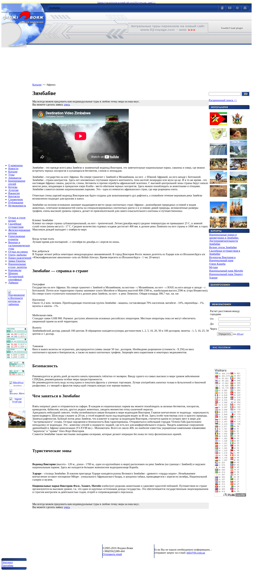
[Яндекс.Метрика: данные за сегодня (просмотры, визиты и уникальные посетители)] (16, 391)
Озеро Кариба (217, 263)
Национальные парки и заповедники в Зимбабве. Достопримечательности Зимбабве (224, 239)
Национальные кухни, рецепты (17, 266)
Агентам (13, 190)
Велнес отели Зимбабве (223, 247)
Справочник (15, 199)
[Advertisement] (230, 354)
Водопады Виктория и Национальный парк (222, 259)
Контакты (14, 196)
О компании (15, 165)
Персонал (7, 562)
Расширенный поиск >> (223, 100)
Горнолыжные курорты (16, 238)
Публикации (15, 202)
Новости (13, 168)
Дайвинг (13, 282)
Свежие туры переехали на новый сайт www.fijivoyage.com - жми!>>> (126, 2)
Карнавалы (14, 270)
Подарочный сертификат (15, 278)
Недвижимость (17, 205)
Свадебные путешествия (15, 225)
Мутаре (213, 267)
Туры (11, 174)
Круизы (12, 187)
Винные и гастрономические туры (19, 245)
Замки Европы (16, 260)
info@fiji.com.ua (196, 552)
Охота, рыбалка (17, 254)
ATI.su (240, 334)
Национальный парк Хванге (226, 274)
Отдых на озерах (18, 251)
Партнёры (7, 565)
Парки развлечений (19, 257)
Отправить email (112, 554)
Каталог (13, 171)
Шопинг (13, 273)
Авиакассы (14, 177)
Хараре (213, 277)
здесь (67, 104)
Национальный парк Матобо (226, 270)
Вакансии (14, 193)
